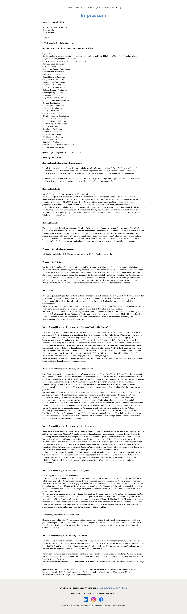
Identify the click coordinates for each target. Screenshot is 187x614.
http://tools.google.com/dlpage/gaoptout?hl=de (61, 418)
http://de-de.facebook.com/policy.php (93, 356)
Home (69, 8)
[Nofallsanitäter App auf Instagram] (93, 599)
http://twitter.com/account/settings (130, 561)
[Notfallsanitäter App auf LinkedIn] (86, 598)
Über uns (79, 8)
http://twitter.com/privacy (53, 559)
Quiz (98, 8)
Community (108, 8)
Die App (89, 8)
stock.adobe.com (81, 61)
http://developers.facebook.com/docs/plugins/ (114, 337)
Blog (118, 8)
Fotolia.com (71, 58)
